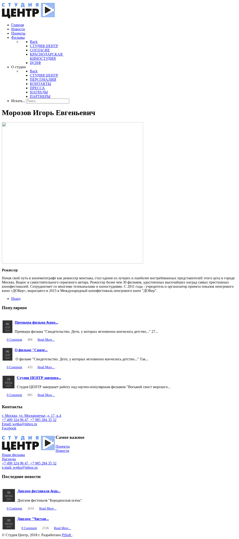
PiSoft (67, 535)
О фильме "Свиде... (31, 350)
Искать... (18, 101)
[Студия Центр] (29, 17)
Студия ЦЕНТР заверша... (39, 378)
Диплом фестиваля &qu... (38, 491)
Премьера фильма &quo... (36, 322)
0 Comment (14, 339)
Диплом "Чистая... (33, 519)
